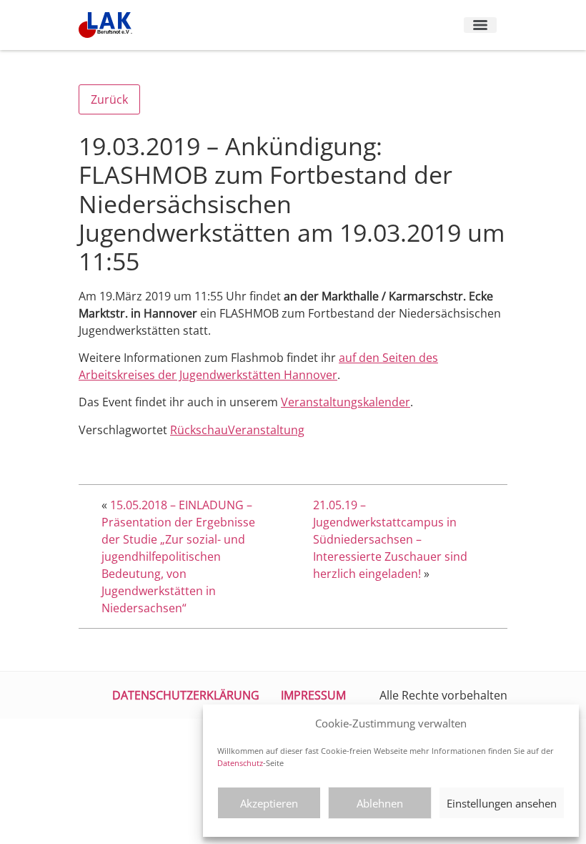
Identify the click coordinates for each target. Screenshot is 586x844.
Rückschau (199, 430)
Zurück (109, 99)
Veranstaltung (266, 430)
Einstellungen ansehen (502, 803)
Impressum (313, 695)
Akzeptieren (269, 803)
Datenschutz (240, 762)
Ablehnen (380, 803)
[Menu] (480, 25)
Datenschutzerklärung (185, 695)
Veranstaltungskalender (345, 402)
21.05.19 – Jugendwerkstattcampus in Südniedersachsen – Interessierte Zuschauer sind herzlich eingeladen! (390, 539)
